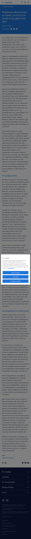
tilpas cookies (15, 272)
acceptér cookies (15, 281)
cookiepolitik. (11, 268)
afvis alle (15, 277)
